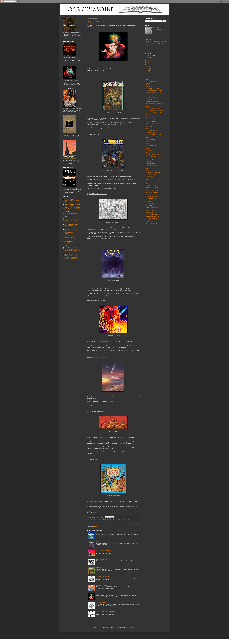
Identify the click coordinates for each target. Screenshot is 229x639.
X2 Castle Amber (150, 205)
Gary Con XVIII (93, 22)
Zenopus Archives (122, 443)
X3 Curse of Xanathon (151, 207)
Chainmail (148, 114)
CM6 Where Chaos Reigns (152, 125)
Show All (79, 261)
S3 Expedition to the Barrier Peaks (154, 189)
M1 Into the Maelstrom (151, 165)
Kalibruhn (148, 161)
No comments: (100, 517)
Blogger (133, 627)
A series (148, 79)
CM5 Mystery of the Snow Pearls (154, 123)
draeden (92, 352)
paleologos (157, 27)
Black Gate (67, 229)
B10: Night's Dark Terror (101, 541)
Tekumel (148, 194)
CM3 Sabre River (150, 119)
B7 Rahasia (149, 99)
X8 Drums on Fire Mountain (153, 216)
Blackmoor (148, 106)
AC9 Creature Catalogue (152, 81)
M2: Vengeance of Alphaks (101, 585)
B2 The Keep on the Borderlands (154, 90)
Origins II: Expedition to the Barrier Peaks (105, 611)
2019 (148, 73)
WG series (148, 201)
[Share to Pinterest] (113, 517)
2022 (148, 66)
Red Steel (148, 183)
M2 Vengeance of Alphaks (152, 169)
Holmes (148, 152)
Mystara (148, 178)
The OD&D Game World (152, 196)
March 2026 (151, 55)
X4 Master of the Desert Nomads (154, 209)
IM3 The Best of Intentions (152, 159)
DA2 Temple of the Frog (152, 136)
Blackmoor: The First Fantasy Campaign (156, 41)
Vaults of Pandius (150, 47)
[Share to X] (109, 517)
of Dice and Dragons (69, 236)
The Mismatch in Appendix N (70, 225)
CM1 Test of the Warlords (152, 116)
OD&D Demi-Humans (100, 602)
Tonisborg (148, 200)
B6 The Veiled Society (116, 519)
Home (109, 523)
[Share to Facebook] (111, 517)
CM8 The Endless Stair (151, 128)
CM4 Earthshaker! (150, 121)
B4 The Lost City (150, 94)
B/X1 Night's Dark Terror (96, 519)
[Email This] (106, 517)
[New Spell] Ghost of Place (70, 215)
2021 (148, 68)
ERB (147, 143)
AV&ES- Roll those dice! (70, 213)
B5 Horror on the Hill (106, 519)
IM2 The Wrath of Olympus (152, 158)
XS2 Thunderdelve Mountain (153, 222)
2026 (148, 53)
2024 (148, 62)
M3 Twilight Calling (150, 170)
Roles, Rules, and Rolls (70, 248)
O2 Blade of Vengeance (152, 180)
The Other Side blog (69, 199)
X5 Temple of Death (151, 211)
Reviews (148, 45)
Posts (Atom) (96, 526)
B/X (147, 85)
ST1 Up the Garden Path (152, 192)
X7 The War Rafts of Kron (152, 214)
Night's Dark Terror (116, 227)
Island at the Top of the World (70, 220)
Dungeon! (148, 141)
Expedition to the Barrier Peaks (118, 401)
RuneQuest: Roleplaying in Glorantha (117, 179)
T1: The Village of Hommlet (102, 576)
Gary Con (123, 519)
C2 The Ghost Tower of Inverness (154, 112)
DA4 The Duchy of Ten (151, 139)
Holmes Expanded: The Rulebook (154, 43)
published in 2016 (115, 293)
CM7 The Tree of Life (151, 127)
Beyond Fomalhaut (69, 254)
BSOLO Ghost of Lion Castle (153, 108)
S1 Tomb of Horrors (151, 185)
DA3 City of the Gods (151, 138)
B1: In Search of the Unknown (102, 559)
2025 (148, 60)
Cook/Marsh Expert (151, 132)
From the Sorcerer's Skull (71, 224)
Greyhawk (148, 150)
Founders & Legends (151, 145)
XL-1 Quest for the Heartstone (153, 220)
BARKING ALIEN (68, 241)
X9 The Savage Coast (151, 218)
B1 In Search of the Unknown (153, 88)
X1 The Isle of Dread (151, 203)
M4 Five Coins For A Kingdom (153, 172)
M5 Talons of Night (150, 174)
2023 (148, 64)
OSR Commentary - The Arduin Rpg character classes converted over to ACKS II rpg (72, 208)
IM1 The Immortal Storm (152, 156)
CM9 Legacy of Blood (151, 130)
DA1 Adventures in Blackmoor (153, 134)
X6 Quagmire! (149, 212)
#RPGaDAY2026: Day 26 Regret (71, 200)
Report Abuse (149, 246)
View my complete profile (159, 29)
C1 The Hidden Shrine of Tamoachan (155, 110)
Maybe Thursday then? (69, 237)
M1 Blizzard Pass (130, 519)
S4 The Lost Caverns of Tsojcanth (154, 190)
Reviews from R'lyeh (69, 219)
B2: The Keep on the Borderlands (103, 550)
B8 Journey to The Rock (152, 101)
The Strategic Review (151, 198)
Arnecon (148, 83)
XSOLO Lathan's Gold (151, 223)
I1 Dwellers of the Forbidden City (154, 154)
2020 (148, 70)
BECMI (148, 105)
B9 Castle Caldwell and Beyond (154, 103)
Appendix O (149, 39)
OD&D (147, 181)
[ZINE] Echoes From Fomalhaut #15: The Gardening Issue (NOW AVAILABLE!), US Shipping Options (72, 257)
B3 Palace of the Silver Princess (154, 92)
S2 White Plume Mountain (152, 187)
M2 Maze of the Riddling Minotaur (154, 167)
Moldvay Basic (149, 176)
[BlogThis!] (108, 517)
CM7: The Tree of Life (100, 568)
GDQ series (149, 148)
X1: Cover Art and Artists (101, 533)
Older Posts (136, 523)
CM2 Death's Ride (150, 117)
